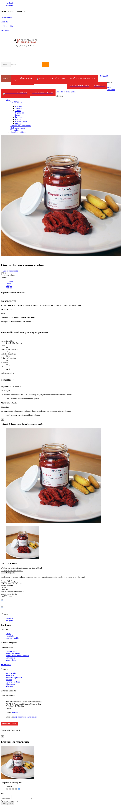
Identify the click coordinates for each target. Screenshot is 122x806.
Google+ (9, 286)
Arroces (18, 111)
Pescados (18, 117)
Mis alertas (10, 686)
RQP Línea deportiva (18, 128)
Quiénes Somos (12, 651)
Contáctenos (10, 658)
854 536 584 (103, 76)
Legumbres (19, 113)
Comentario (6, 799)
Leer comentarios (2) (9, 271)
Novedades (10, 636)
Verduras (18, 108)
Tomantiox (14, 130)
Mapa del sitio (11, 660)
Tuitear (8, 283)
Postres (18, 124)
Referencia (5, 373)
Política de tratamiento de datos (17, 656)
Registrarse (10, 675)
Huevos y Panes (21, 121)
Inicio (8, 100)
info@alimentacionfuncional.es (25, 717)
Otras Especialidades (18, 132)
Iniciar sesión (11, 673)
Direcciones (10, 684)
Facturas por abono (13, 682)
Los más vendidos (12, 638)
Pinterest (9, 288)
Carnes (17, 119)
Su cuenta (6, 664)
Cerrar (4, 804)
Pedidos (9, 680)
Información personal (14, 678)
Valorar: (9, 787)
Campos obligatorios (9, 801)
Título (4, 794)
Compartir (9, 281)
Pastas (17, 115)
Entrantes (18, 106)
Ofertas (8, 634)
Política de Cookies (13, 654)
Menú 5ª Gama (16, 102)
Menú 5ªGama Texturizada (20, 126)
